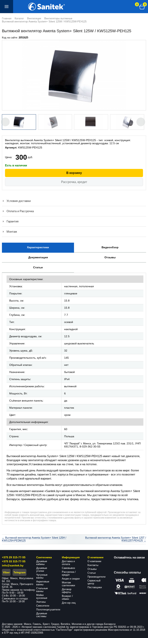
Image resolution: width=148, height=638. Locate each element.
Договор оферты (66, 591)
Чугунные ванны (41, 576)
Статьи (91, 572)
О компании (94, 561)
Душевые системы (41, 615)
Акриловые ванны (42, 583)
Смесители (42, 605)
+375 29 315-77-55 (13, 557)
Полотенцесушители (48, 609)
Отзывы (92, 569)
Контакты (92, 565)
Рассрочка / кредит (69, 573)
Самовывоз (68, 568)
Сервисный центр (93, 582)
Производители (96, 576)
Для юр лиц (69, 602)
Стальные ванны (42, 590)
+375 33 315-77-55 (13, 561)
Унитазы (41, 601)
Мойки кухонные (41, 596)
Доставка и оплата (68, 563)
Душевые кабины (41, 563)
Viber (6, 572)
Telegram (19, 572)
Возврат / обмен (67, 597)
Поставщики (94, 587)
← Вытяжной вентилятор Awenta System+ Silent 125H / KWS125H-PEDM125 (34, 539)
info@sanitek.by (13, 565)
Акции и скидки (71, 578)
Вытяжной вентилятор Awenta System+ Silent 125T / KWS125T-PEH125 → (115, 539)
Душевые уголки (41, 569)
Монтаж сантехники (68, 584)
